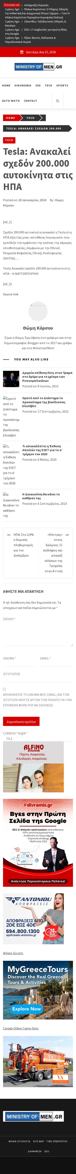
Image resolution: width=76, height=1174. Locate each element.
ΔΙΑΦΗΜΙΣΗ (35, 1151)
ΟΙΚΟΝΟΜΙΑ (22, 85)
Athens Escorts (13, 953)
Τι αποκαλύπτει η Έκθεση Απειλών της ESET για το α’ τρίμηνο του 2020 (42, 450)
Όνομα (9, 658)
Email (45, 658)
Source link (10, 294)
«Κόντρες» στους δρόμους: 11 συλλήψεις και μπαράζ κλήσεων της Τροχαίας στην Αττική (52, 552)
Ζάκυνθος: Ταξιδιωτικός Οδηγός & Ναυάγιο (35, 23)
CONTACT (30, 101)
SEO (46, 1151)
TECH (48, 85)
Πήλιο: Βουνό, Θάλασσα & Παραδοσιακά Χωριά (30, 40)
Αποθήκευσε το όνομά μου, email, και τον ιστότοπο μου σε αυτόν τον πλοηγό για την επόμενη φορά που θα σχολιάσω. (37, 699)
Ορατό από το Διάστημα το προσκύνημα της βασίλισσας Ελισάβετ (43, 402)
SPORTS (62, 85)
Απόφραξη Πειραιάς (27, 5)
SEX (38, 85)
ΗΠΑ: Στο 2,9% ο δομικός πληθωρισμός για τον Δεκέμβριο (24, 544)
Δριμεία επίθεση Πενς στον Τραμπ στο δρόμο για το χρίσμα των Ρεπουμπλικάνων (47, 376)
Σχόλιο (9, 619)
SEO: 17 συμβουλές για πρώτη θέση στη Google (36, 31)
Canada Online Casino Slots (21, 1028)
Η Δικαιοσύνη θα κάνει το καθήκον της (41, 496)
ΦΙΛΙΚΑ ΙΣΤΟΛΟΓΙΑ (19, 1141)
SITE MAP (38, 1141)
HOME (6, 85)
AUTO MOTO (11, 101)
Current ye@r (15, 733)
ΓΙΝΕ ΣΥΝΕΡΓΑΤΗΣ (57, 1141)
